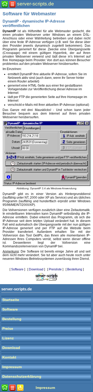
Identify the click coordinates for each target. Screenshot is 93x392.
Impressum (12, 367)
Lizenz (8, 338)
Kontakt (9, 357)
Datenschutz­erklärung (21, 377)
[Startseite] (5, 4)
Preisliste (55, 269)
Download (36, 269)
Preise (7, 329)
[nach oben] (20, 387)
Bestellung (74, 269)
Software (17, 269)
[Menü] (12, 4)
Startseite (10, 300)
